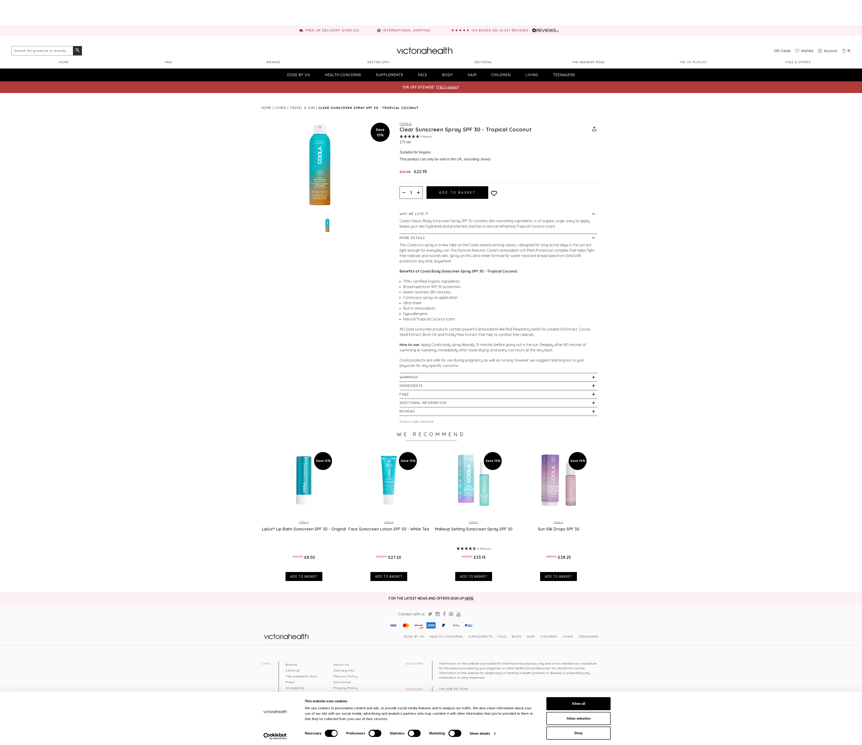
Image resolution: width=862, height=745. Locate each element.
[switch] (375, 733)
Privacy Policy (346, 688)
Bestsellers (378, 62)
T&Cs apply (447, 87)
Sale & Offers (798, 62)
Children (501, 75)
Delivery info (344, 670)
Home (63, 62)
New (168, 62)
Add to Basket (304, 576)
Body (447, 75)
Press (290, 682)
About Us (341, 665)
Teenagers (564, 75)
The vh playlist (693, 62)
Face (422, 75)
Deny (578, 733)
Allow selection (579, 718)
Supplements (389, 75)
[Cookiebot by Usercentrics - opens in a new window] (275, 736)
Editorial (483, 62)
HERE (469, 598)
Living (532, 75)
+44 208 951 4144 (453, 689)
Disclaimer (342, 682)
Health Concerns (343, 75)
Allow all (578, 703)
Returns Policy (346, 676)
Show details (480, 733)
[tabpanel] (304, 514)
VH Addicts (295, 688)
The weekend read (588, 62)
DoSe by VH (298, 75)
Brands (273, 62)
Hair (472, 75)
